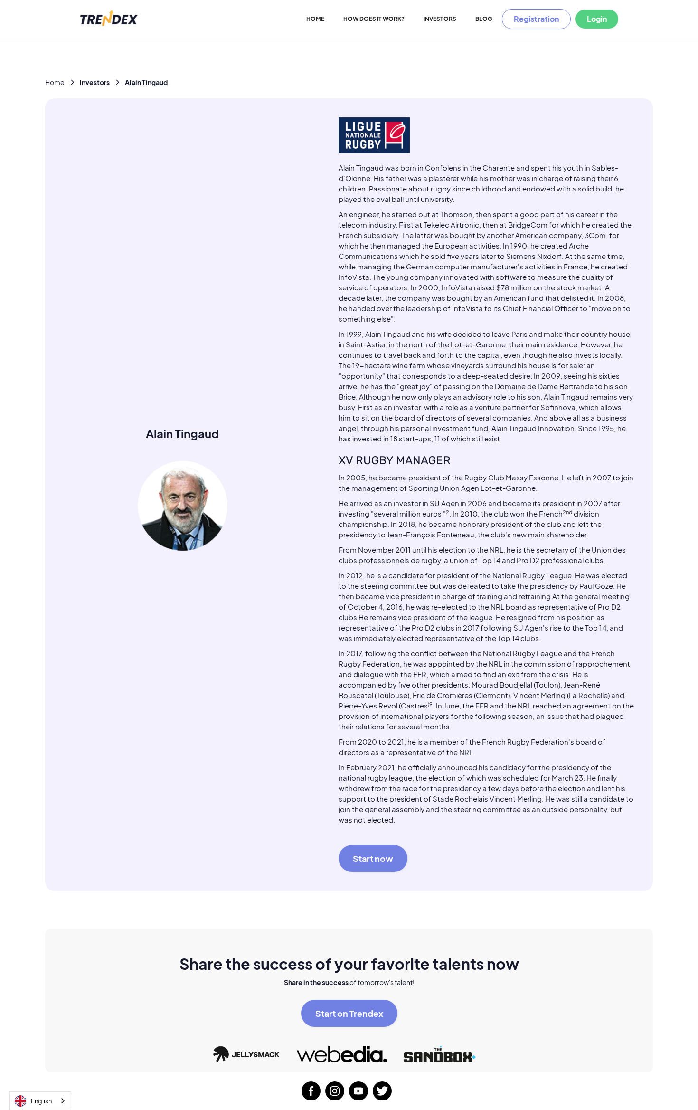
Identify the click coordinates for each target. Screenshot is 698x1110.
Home (315, 18)
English (41, 1101)
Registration (536, 19)
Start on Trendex (349, 1013)
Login (597, 19)
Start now (373, 858)
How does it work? (374, 18)
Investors (440, 18)
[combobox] (40, 1100)
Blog (483, 18)
